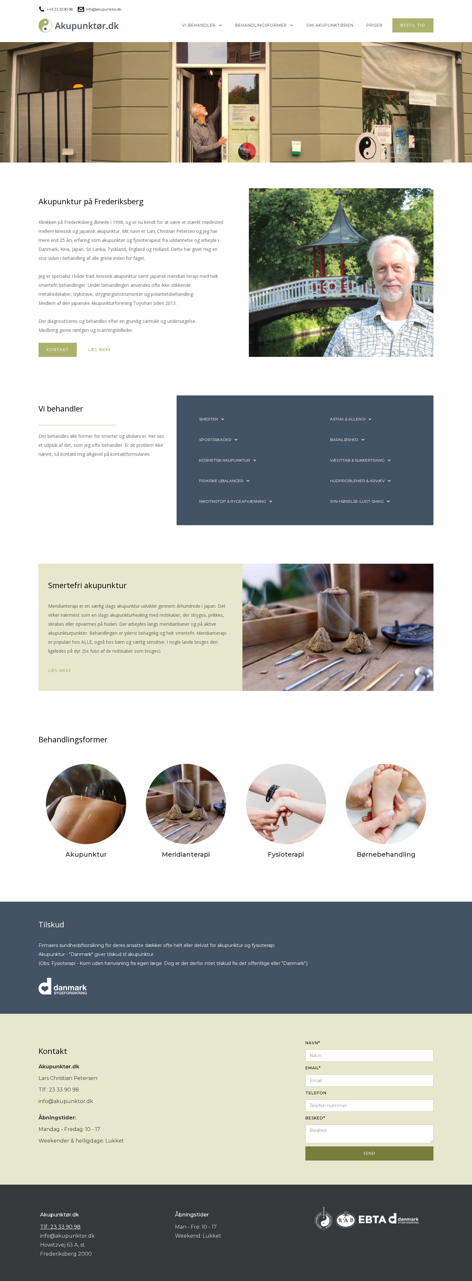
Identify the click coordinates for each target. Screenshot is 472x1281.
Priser (374, 25)
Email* (313, 1067)
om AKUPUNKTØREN (330, 25)
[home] (79, 25)
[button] (202, 25)
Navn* (312, 1042)
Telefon (316, 1093)
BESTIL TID (412, 25)
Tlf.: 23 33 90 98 (60, 1227)
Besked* (315, 1118)
